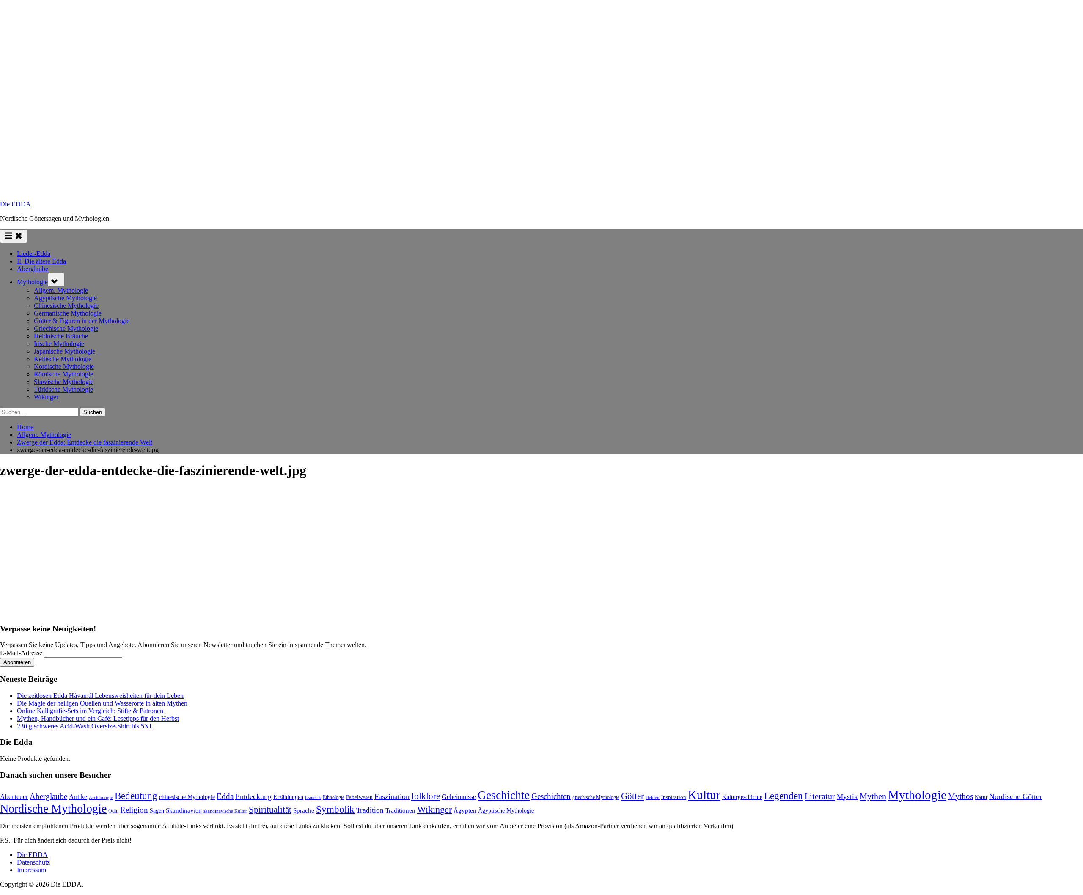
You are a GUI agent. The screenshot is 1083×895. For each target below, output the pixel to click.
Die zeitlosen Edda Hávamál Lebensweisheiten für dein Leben (100, 695)
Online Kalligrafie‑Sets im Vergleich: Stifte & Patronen (90, 710)
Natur (981, 797)
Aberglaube (32, 268)
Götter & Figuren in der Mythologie (81, 320)
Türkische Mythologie (63, 389)
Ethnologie (333, 797)
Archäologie (101, 797)
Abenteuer (14, 796)
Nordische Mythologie (64, 366)
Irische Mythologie (59, 343)
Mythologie (32, 282)
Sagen (157, 810)
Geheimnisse (459, 796)
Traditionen (400, 810)
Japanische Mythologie (64, 351)
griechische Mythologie (595, 797)
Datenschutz (33, 862)
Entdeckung (253, 796)
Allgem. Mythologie (61, 290)
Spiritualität (270, 809)
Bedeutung (136, 795)
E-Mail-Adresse (21, 652)
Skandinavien (184, 810)
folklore (425, 796)
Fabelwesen (359, 797)
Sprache (303, 810)
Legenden (783, 796)
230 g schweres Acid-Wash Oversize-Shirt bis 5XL (85, 726)
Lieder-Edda (33, 253)
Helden (653, 797)
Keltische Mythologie (62, 358)
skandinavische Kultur (225, 811)
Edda (225, 796)
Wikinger (46, 397)
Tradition (370, 810)
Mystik (847, 797)
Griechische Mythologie (66, 328)
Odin (113, 811)
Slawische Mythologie (63, 381)
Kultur (704, 795)
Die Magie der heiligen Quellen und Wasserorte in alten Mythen (102, 703)
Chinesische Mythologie (66, 305)
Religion (134, 809)
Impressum (31, 869)
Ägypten (465, 810)
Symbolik (335, 809)
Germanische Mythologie (68, 313)
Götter (632, 796)
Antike (78, 796)
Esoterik (313, 797)
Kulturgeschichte (742, 797)
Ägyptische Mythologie (65, 298)
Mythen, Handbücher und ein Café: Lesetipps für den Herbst (98, 718)
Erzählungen (288, 797)
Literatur (820, 796)
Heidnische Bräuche (61, 336)
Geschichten (551, 796)
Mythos (960, 796)
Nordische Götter (1015, 796)
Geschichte (504, 795)
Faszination (392, 796)
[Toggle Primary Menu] (13, 236)
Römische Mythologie (63, 374)
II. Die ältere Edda (41, 261)
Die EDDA (15, 204)
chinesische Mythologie (187, 797)
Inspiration (673, 797)
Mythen (873, 796)
